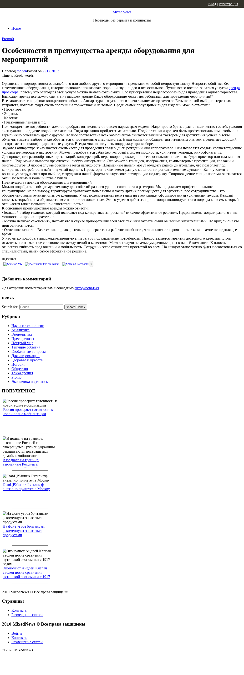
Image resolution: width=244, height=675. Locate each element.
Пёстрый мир (22, 343)
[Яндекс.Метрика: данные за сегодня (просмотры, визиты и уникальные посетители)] (39, 658)
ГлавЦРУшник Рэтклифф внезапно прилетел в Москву (26, 486)
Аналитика (20, 330)
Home (16, 28)
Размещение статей (27, 615)
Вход (212, 4)
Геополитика (21, 334)
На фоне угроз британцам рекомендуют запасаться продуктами (24, 530)
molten (22, 71)
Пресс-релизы (22, 339)
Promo (7, 39)
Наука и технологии (27, 326)
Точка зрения (22, 373)
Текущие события (25, 347)
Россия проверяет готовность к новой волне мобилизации (28, 411)
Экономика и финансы (30, 382)
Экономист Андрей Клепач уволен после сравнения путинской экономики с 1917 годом (26, 574)
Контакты (19, 610)
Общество (19, 369)
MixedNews (122, 12)
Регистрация (228, 4)
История (18, 364)
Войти (16, 633)
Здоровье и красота (27, 360)
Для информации (25, 356)
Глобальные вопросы (28, 351)
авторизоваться (87, 288)
